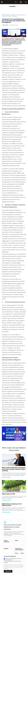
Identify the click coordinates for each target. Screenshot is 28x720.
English (22, 553)
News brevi (7, 15)
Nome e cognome (6, 541)
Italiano (17, 553)
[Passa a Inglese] (20, 2)
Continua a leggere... (6, 477)
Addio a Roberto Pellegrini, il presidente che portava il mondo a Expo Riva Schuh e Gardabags (14, 469)
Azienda (6, 548)
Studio (3, 15)
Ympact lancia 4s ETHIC (8, 494)
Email (17, 540)
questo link (6, 568)
